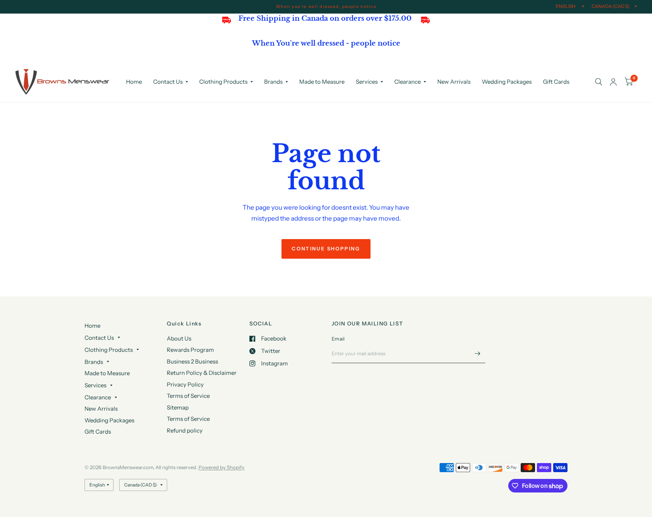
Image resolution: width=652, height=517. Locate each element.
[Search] (598, 81)
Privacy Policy (185, 384)
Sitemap (178, 407)
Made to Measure (321, 81)
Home (134, 81)
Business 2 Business (192, 361)
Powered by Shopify (221, 467)
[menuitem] (134, 82)
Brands (273, 81)
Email (338, 339)
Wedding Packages (507, 81)
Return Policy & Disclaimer (202, 372)
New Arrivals (454, 81)
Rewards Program (190, 349)
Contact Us (168, 81)
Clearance (407, 81)
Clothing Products (223, 81)
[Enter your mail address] (477, 353)
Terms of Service (188, 395)
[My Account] (613, 81)
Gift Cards (556, 81)
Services (367, 81)
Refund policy (185, 430)
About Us (179, 338)
